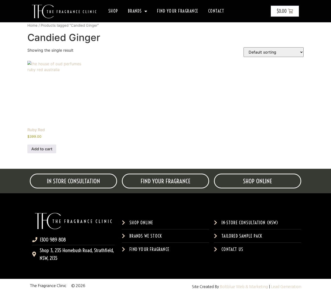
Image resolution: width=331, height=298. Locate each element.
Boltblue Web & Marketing (244, 287)
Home (32, 25)
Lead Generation (286, 287)
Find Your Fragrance (177, 11)
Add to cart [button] (41, 148)
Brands (135, 11)
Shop (113, 11)
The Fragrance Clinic (48, 286)
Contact (216, 11)
